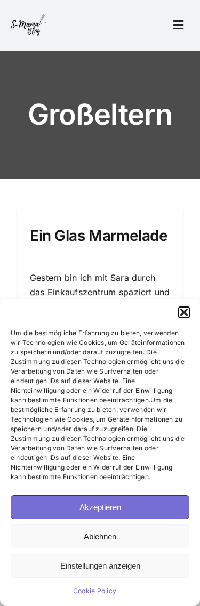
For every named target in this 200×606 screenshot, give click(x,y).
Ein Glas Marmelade (98, 236)
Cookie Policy (94, 591)
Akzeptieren (100, 507)
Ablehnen (100, 536)
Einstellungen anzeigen (100, 565)
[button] (184, 312)
